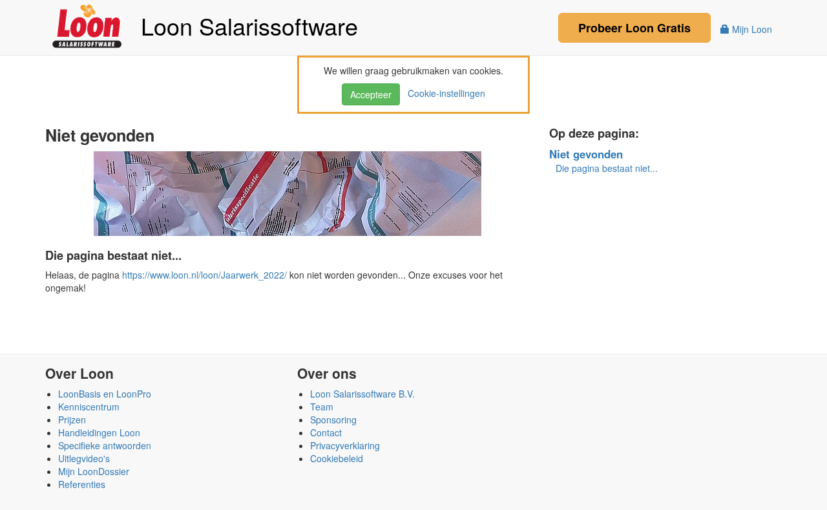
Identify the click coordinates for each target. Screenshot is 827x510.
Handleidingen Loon (99, 432)
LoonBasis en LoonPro (104, 393)
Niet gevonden (586, 154)
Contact (326, 432)
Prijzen (72, 419)
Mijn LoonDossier (93, 471)
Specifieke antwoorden (104, 445)
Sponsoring (333, 419)
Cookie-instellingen (444, 93)
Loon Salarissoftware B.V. (362, 393)
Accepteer (371, 94)
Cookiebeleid (336, 458)
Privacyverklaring (345, 445)
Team (321, 406)
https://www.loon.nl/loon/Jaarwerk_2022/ (204, 274)
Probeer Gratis (634, 27)
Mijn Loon (750, 29)
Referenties (81, 484)
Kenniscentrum (89, 406)
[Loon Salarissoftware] (88, 24)
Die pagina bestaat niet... (607, 168)
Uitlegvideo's (84, 458)
